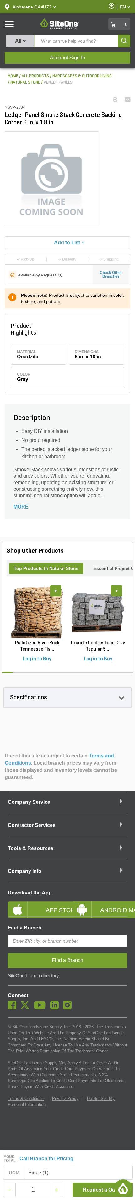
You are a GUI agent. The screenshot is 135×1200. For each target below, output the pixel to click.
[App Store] (35, 904)
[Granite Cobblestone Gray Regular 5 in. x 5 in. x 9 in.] (98, 612)
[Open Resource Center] (123, 1188)
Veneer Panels (58, 82)
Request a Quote (103, 1189)
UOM (14, 1172)
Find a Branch (24, 927)
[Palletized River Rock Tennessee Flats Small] (37, 612)
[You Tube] (41, 1007)
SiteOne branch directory (33, 975)
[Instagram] (69, 1007)
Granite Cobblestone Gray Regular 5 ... (98, 646)
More (21, 506)
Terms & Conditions (26, 1098)
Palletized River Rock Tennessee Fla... (37, 646)
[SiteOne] (59, 28)
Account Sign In (67, 57)
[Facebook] (13, 1007)
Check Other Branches (111, 275)
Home (13, 76)
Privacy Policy (65, 1098)
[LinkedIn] (56, 1007)
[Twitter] (26, 1007)
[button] (32, 6)
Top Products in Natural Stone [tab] (46, 568)
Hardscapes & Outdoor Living (82, 76)
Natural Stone (25, 82)
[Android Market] (99, 904)
